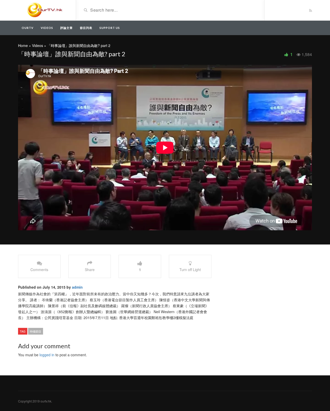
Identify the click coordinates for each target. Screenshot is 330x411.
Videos (47, 27)
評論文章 (66, 27)
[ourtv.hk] (45, 9)
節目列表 (86, 27)
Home (23, 45)
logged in (46, 354)
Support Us (110, 27)
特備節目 (35, 331)
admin (77, 287)
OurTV (28, 27)
